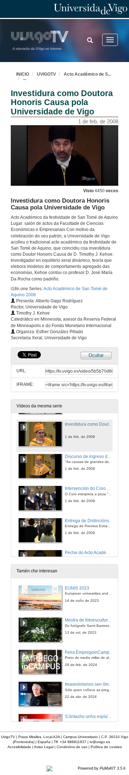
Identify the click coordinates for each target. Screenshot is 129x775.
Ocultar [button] (96, 355)
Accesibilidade (19, 747)
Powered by (101, 768)
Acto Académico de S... (87, 74)
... (24, 78)
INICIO (22, 74)
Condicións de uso (72, 747)
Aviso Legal (43, 747)
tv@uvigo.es (100, 742)
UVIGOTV (46, 74)
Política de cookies (106, 747)
